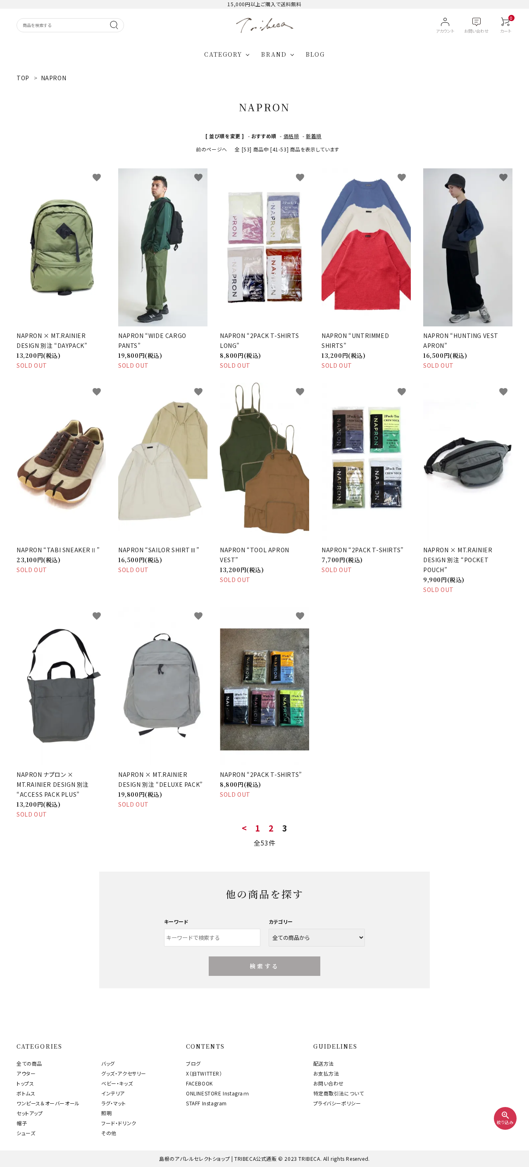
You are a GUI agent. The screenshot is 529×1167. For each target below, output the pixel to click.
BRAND (274, 54)
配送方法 (323, 1063)
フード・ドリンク (118, 1122)
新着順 (314, 135)
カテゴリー (281, 921)
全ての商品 (29, 1063)
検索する (265, 966)
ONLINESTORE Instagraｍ (217, 1093)
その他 (109, 1132)
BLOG (315, 54)
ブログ (193, 1063)
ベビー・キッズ (117, 1083)
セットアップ (30, 1113)
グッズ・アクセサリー (123, 1073)
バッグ (108, 1063)
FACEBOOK (199, 1083)
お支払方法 (326, 1073)
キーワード (176, 921)
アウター (26, 1073)
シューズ (26, 1132)
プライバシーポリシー (337, 1103)
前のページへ (211, 149)
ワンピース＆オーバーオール (48, 1103)
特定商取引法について (338, 1093)
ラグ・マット (113, 1103)
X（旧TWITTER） (204, 1073)
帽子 (22, 1122)
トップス (25, 1083)
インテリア (113, 1093)
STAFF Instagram (206, 1103)
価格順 (291, 135)
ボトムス (26, 1093)
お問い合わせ (328, 1083)
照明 (106, 1113)
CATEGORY (223, 54)
